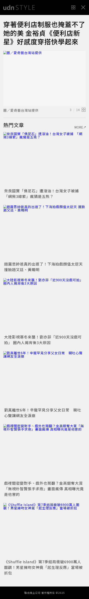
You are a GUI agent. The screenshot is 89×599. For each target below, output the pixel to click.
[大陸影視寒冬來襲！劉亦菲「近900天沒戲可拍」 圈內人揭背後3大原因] (44, 305)
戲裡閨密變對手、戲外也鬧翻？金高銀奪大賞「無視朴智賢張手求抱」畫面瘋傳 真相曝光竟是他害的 (44, 488)
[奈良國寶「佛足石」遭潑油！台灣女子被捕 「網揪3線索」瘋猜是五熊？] (44, 159)
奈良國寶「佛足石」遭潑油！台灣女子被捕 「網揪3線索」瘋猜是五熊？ (43, 193)
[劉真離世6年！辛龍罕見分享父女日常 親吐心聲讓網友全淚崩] (44, 378)
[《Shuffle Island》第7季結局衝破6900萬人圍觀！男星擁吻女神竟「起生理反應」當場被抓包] (44, 530)
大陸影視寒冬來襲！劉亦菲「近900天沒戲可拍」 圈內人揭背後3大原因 (43, 339)
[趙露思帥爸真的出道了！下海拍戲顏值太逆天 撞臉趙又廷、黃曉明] (44, 232)
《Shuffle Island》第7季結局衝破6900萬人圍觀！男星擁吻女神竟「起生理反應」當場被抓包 (43, 567)
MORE (79, 127)
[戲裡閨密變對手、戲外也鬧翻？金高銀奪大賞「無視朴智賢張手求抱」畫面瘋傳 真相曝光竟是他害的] (44, 451)
